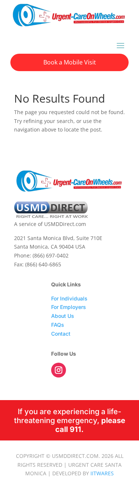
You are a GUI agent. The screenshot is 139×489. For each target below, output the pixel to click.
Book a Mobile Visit (69, 62)
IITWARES (102, 473)
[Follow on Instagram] (58, 370)
